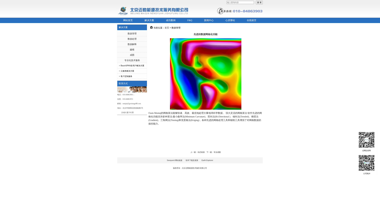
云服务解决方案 (127, 71)
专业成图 (217, 152)
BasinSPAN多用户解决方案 (132, 65)
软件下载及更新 (192, 160)
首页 (167, 27)
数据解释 (132, 44)
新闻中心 (209, 20)
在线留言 (251, 20)
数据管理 (132, 33)
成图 (132, 55)
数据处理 (132, 39)
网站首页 (128, 20)
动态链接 (201, 152)
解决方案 (149, 20)
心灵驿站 (230, 20)
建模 (132, 49)
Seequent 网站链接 (174, 160)
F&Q (189, 20)
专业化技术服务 (132, 60)
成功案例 (170, 20)
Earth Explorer (207, 160)
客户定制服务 (126, 76)
